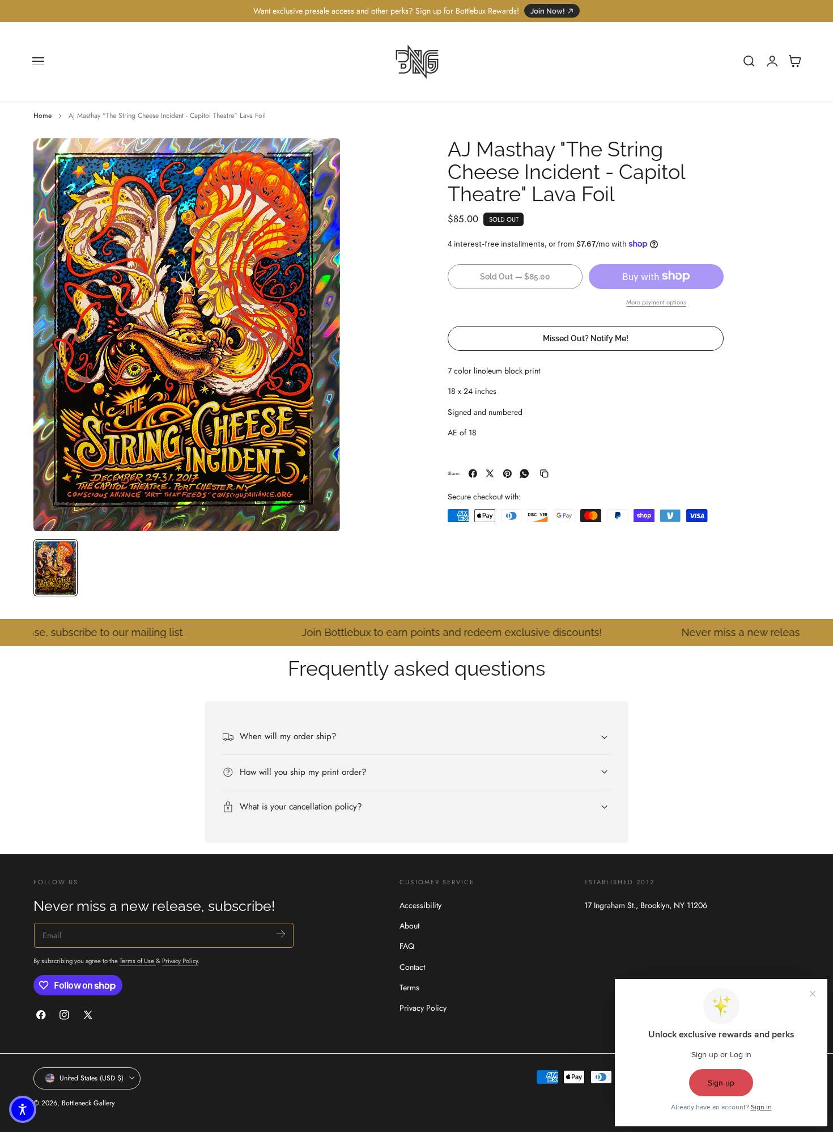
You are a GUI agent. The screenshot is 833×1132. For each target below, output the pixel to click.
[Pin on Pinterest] (507, 473)
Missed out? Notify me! (585, 337)
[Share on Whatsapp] (524, 473)
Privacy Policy (180, 960)
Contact (412, 967)
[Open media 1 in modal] (320, 158)
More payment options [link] (656, 301)
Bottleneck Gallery (88, 1103)
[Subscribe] (280, 934)
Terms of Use (138, 960)
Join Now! (547, 11)
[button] (38, 61)
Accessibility (420, 905)
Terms (409, 987)
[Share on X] (489, 473)
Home (42, 116)
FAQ (407, 946)
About (409, 925)
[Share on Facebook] (473, 473)
